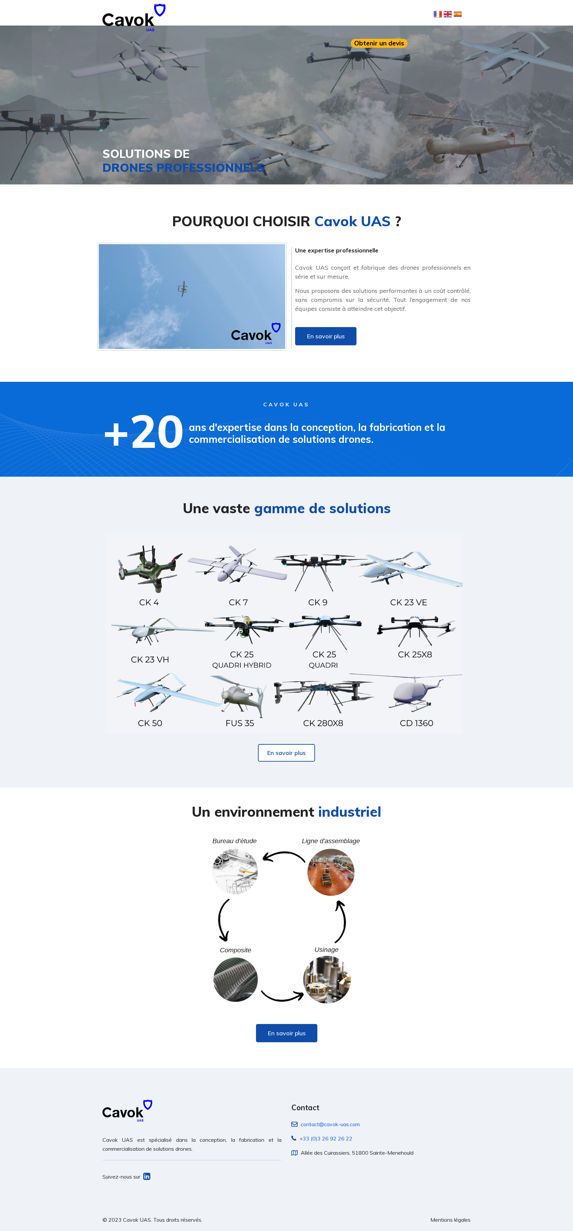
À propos (243, 14)
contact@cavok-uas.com (330, 1124)
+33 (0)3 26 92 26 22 (325, 1138)
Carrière (358, 14)
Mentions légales (450, 1219)
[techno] (133, 17)
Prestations (320, 14)
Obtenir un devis (379, 43)
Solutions (279, 14)
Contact (391, 14)
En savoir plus (326, 336)
